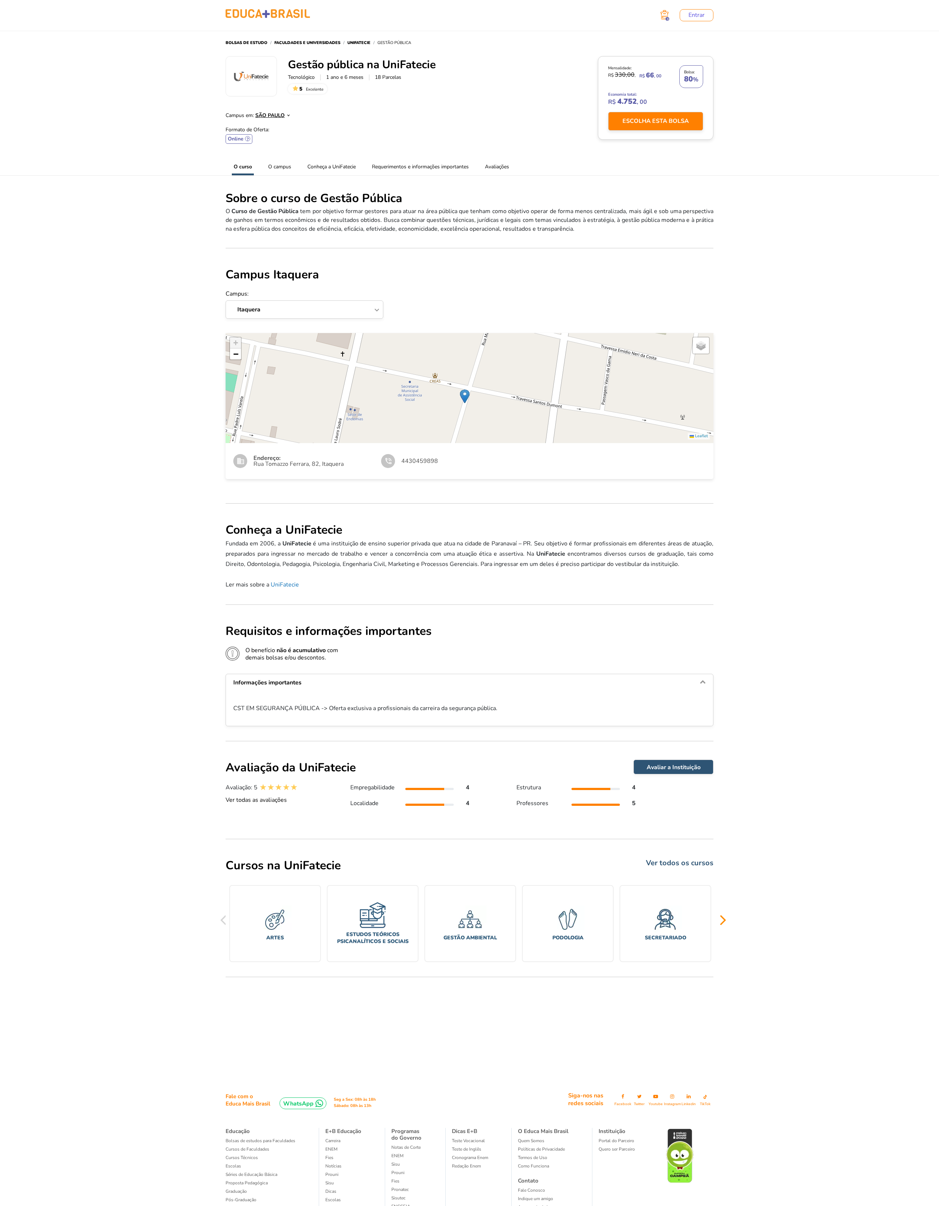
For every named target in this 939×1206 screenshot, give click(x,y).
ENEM (331, 1149)
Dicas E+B (464, 1131)
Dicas (330, 1191)
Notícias (333, 1166)
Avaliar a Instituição (674, 767)
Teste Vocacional (468, 1141)
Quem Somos (531, 1141)
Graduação (236, 1191)
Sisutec (398, 1198)
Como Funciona (533, 1166)
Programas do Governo (406, 1134)
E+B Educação (343, 1131)
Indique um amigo (535, 1199)
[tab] (469, 682)
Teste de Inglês (466, 1149)
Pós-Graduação (241, 1200)
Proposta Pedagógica (247, 1183)
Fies (329, 1158)
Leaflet (701, 436)
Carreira (332, 1141)
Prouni (332, 1174)
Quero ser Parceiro (617, 1149)
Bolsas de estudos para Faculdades (260, 1141)
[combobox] (268, 113)
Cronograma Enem (470, 1158)
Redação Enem (466, 1166)
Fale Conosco (531, 1190)
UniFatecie (285, 585)
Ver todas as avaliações (256, 800)
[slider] (278, 787)
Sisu (329, 1183)
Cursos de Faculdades (247, 1149)
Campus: (243, 302)
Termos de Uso (532, 1158)
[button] (464, 396)
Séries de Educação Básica (251, 1174)
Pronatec (400, 1189)
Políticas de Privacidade (541, 1149)
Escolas (233, 1166)
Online (239, 139)
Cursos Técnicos (242, 1158)
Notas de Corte (406, 1147)
